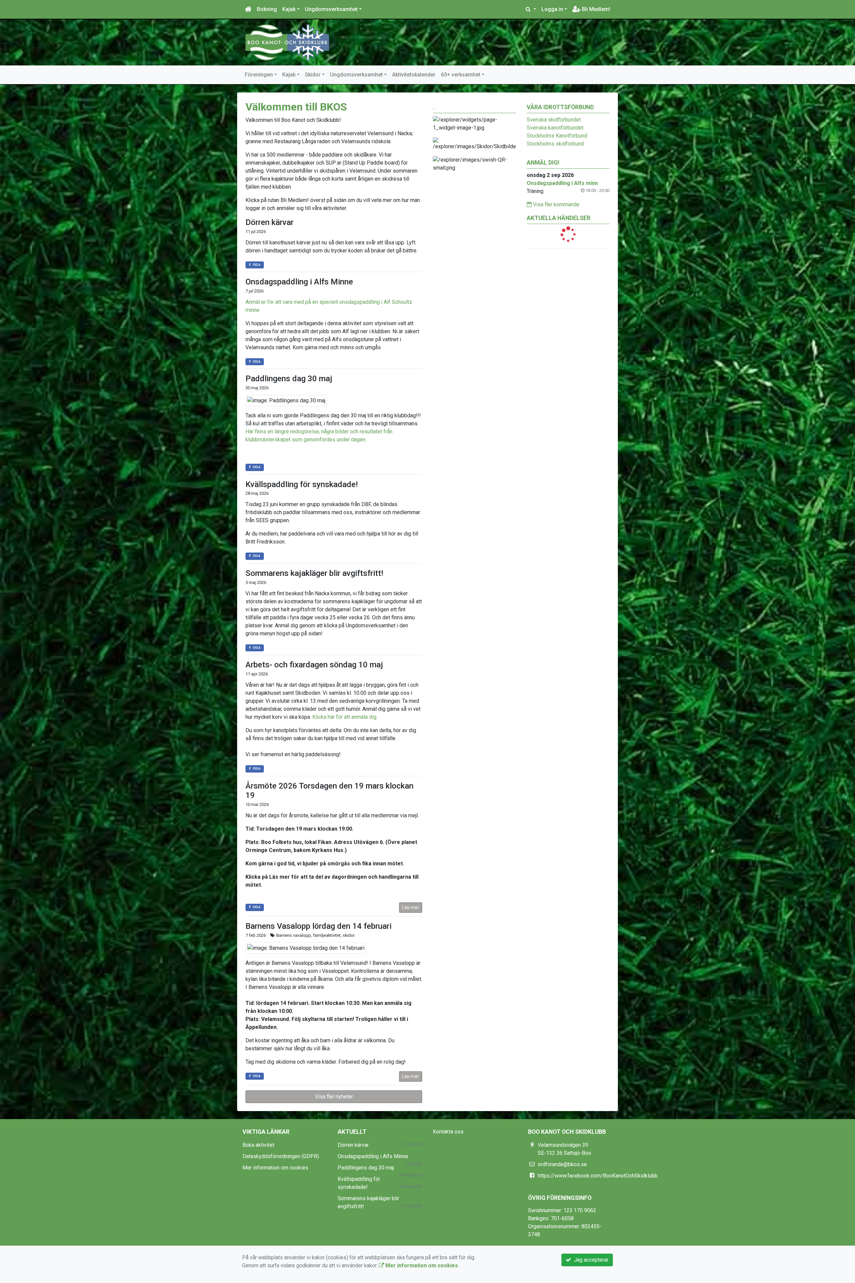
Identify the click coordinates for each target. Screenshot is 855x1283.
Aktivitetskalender (414, 74)
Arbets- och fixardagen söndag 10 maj (314, 664)
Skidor (313, 74)
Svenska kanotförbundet (555, 128)
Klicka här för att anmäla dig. (344, 717)
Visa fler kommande (555, 204)
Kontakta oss (448, 1131)
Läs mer (410, 907)
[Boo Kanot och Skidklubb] (287, 42)
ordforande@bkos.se (562, 1164)
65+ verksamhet (460, 74)
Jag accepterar (590, 1260)
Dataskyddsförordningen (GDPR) (280, 1156)
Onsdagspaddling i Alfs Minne (299, 281)
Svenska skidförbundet (554, 120)
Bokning (267, 9)
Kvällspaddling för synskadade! (301, 484)
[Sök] (531, 9)
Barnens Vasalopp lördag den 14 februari (318, 926)
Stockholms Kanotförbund (557, 136)
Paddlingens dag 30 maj (288, 378)
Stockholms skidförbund (555, 144)
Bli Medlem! (595, 9)
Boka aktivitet (258, 1145)
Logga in (552, 9)
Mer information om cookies (275, 1167)
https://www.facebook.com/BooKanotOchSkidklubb (598, 1175)
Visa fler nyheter (334, 1096)
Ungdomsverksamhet (331, 9)
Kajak (289, 9)
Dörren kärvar (269, 222)
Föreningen (259, 74)
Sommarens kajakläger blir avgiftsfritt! (314, 573)
